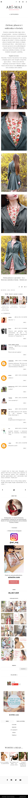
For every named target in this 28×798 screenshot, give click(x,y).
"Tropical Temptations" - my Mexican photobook (23, 764)
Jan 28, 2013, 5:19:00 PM (21, 428)
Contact (14, 527)
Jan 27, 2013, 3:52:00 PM (21, 397)
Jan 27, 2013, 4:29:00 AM (21, 375)
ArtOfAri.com (14, 715)
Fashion (14, 727)
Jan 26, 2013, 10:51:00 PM (20, 317)
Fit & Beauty (14, 729)
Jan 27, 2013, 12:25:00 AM (21, 328)
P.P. (9, 428)
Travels (14, 735)
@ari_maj (14, 542)
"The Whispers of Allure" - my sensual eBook (14, 763)
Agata (10, 317)
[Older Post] (25, 490)
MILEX (9, 375)
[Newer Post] (2, 490)
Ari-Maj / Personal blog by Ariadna (8, 796)
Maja (9, 328)
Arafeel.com (20, 65)
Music (14, 732)
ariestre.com (14, 577)
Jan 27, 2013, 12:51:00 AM (21, 346)
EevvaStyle (11, 386)
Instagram (19, 530)
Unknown (10, 360)
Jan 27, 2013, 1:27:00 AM (21, 360)
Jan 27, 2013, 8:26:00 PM (21, 409)
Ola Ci (10, 409)
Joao (9, 443)
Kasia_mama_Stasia (13, 344)
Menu (7, 721)
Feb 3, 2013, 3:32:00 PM (21, 442)
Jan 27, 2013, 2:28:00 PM (21, 386)
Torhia (10, 398)
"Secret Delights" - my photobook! (4, 763)
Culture (14, 724)
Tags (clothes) (21, 721)
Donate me (13, 582)
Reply (24, 322)
